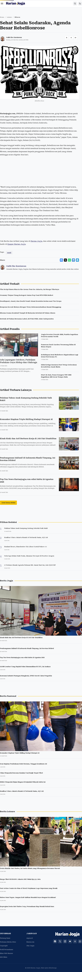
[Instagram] (65, 941)
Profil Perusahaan (6, 949)
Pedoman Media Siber (8, 942)
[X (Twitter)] (60, 941)
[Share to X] (65, 260)
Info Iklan (3, 957)
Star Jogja (30, 945)
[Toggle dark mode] (80, 4)
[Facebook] (55, 941)
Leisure (9, 17)
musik (9, 252)
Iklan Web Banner (6, 953)
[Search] (75, 4)
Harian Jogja (36, 241)
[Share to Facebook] (61, 260)
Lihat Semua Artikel (8, 502)
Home (2, 17)
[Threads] (75, 941)
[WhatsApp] (80, 941)
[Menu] (2, 3)
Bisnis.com (30, 942)
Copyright (4, 945)
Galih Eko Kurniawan (14, 37)
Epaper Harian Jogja (16, 244)
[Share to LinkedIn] (73, 260)
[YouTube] (70, 941)
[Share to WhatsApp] (69, 260)
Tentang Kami (5, 938)
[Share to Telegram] (77, 260)
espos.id (29, 938)
